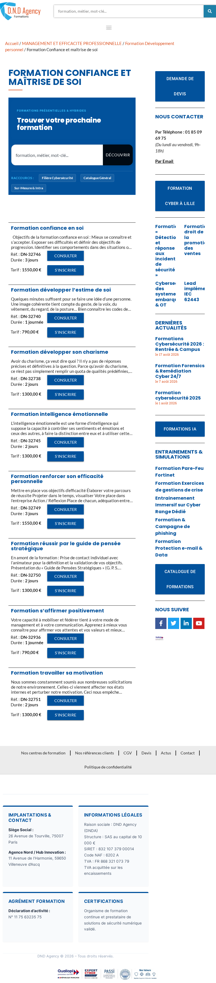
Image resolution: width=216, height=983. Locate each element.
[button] (108, 28)
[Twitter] (173, 623)
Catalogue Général (97, 178)
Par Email (164, 161)
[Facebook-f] (160, 623)
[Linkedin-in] (186, 623)
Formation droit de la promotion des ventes (197, 240)
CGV (127, 752)
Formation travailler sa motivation (57, 672)
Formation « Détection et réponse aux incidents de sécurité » (168, 250)
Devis (146, 752)
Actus (166, 752)
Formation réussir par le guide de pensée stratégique (66, 546)
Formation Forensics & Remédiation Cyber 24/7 (179, 371)
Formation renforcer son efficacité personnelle (57, 479)
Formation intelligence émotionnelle (59, 414)
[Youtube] (198, 623)
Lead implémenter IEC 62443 (199, 291)
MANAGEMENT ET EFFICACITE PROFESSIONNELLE (72, 43)
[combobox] (129, 11)
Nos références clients (94, 752)
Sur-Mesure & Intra (28, 188)
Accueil (12, 43)
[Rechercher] (210, 11)
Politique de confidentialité (108, 767)
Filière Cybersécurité (57, 178)
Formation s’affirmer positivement (57, 610)
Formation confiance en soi (47, 227)
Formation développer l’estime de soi (61, 289)
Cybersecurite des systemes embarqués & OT (172, 294)
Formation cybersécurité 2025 (178, 395)
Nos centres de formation (43, 752)
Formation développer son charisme (59, 351)
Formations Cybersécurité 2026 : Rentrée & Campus (179, 344)
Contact (188, 752)
